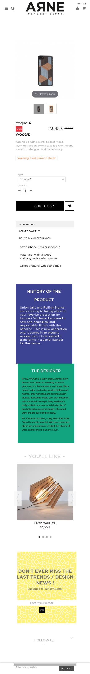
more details (27, 224)
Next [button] (72, 498)
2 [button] (43, 537)
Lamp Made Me (45, 523)
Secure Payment (29, 231)
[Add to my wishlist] (69, 206)
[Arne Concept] (45, 8)
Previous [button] (18, 498)
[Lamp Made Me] (45, 492)
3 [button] (47, 537)
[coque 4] (39, 109)
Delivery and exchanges (34, 238)
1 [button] (39, 537)
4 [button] (50, 537)
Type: (21, 174)
